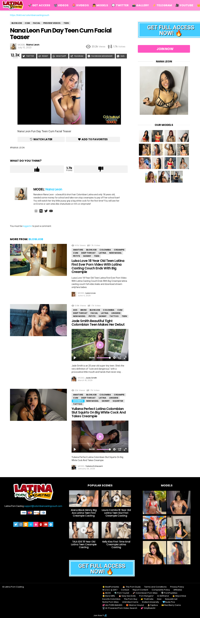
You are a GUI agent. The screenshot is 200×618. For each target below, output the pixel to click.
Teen (96, 256)
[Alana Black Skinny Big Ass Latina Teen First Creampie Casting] (83, 498)
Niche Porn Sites (110, 602)
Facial (94, 313)
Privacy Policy (177, 587)
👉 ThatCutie (147, 599)
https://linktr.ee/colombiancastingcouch (29, 15)
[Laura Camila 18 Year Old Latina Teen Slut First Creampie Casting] (116, 498)
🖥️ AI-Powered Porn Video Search (119, 608)
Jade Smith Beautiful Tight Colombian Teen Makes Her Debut (98, 323)
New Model (115, 252)
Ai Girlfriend (163, 596)
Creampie (119, 249)
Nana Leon (18, 147)
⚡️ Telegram (162, 5)
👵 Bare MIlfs (108, 596)
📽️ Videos (61, 5)
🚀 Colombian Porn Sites (145, 593)
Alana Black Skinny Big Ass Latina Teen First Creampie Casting (84, 512)
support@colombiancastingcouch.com (43, 506)
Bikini (83, 309)
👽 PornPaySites (169, 593)
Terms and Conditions (155, 587)
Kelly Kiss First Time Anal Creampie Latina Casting (116, 544)
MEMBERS (78, 400)
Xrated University (150, 602)
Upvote (37, 169)
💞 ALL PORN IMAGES (112, 605)
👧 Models (100, 5)
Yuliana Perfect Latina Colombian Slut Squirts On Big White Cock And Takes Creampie (99, 412)
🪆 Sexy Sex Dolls (127, 596)
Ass (75, 309)
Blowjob (36, 239)
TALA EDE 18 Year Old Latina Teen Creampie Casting (84, 544)
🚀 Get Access (39, 5)
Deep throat (88, 252)
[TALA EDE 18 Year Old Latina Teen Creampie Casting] (83, 530)
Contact (125, 590)
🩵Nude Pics (168, 602)
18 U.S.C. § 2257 (109, 590)
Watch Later (42, 139)
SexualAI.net (171, 599)
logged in (27, 226)
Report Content (140, 590)
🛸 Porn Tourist (121, 593)
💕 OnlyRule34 (148, 608)
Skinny (87, 256)
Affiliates (177, 590)
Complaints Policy (161, 590)
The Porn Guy (130, 599)
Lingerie (115, 313)
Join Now (165, 49)
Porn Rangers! (146, 596)
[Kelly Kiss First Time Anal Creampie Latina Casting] (116, 530)
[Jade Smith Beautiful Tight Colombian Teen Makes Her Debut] (38, 320)
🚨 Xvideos (80, 5)
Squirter (118, 400)
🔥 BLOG (106, 593)
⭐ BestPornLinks (110, 587)
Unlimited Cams (130, 602)
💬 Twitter (120, 5)
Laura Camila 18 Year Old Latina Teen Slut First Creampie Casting (116, 512)
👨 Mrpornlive (179, 596)
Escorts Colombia (111, 599)
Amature (78, 249)
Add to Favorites (95, 139)
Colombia (105, 249)
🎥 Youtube (184, 5)
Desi (159, 599)
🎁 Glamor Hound (135, 605)
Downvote (101, 169)
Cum (75, 252)
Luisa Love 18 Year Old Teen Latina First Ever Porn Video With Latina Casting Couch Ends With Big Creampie (98, 266)
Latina (102, 252)
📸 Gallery (140, 5)
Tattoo (114, 316)
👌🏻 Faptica (152, 605)
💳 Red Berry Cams (171, 605)
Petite (76, 256)
